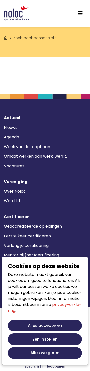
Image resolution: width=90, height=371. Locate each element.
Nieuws (11, 127)
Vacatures (14, 166)
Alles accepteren (45, 325)
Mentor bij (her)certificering (31, 255)
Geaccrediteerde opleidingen (33, 226)
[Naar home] (16, 13)
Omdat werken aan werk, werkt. (35, 156)
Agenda (11, 137)
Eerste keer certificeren (27, 236)
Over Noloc (15, 191)
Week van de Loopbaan (27, 147)
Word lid (12, 201)
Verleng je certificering (26, 245)
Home (6, 37)
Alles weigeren (45, 353)
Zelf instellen (45, 339)
